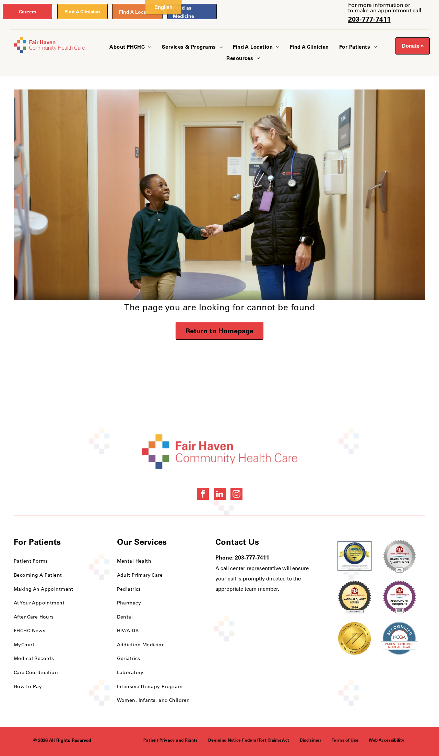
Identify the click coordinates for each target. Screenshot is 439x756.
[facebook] (203, 495)
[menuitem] (130, 47)
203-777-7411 (369, 19)
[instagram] (236, 495)
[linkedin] (220, 495)
